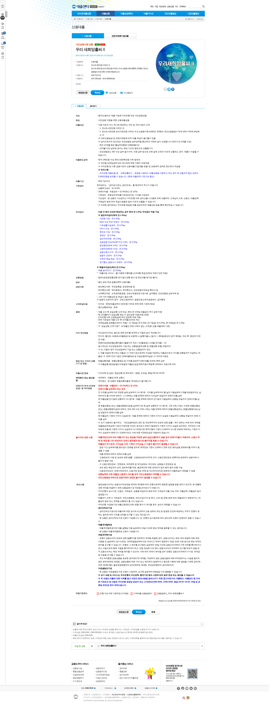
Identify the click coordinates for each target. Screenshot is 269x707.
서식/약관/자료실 (103, 675)
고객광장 (106, 695)
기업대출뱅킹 (193, 13)
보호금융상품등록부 (112, 697)
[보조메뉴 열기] (6, 14)
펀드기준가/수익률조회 (129, 678)
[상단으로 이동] (2, 18)
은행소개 (87, 695)
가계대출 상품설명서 (141, 593)
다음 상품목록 (202, 646)
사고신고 (87, 697)
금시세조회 (124, 675)
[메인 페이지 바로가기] (74, 6)
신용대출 (98, 19)
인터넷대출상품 (84, 13)
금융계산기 (100, 668)
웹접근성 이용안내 (148, 697)
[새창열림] (178, 688)
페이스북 (173, 89)
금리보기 (93, 106)
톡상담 (97, 93)
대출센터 (80, 19)
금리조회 (123, 668)
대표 (87, 688)
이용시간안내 (101, 678)
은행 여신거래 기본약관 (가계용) (112, 593)
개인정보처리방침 (118, 695)
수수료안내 (77, 681)
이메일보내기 (166, 89)
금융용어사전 (101, 671)
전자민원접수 (97, 697)
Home (75, 19)
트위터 (169, 89)
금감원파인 (100, 681)
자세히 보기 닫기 (202, 624)
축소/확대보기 (189, 19)
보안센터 (135, 697)
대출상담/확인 (127, 13)
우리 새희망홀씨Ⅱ (109, 645)
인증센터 (101, 7)
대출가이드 (149, 13)
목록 (153, 612)
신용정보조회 (78, 675)
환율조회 (123, 671)
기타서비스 (108, 688)
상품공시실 (77, 668)
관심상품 (110, 93)
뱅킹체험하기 (78, 678)
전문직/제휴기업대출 (120, 36)
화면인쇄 (200, 19)
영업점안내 (96, 695)
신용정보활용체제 (134, 695)
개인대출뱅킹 (170, 13)
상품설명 (80, 106)
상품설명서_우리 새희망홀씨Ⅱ (169, 593)
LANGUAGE (129, 688)
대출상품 (106, 13)
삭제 (98, 646)
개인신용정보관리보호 (151, 695)
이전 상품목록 (92, 646)
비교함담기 (128, 93)
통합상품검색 (78, 671)
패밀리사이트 (150, 688)
